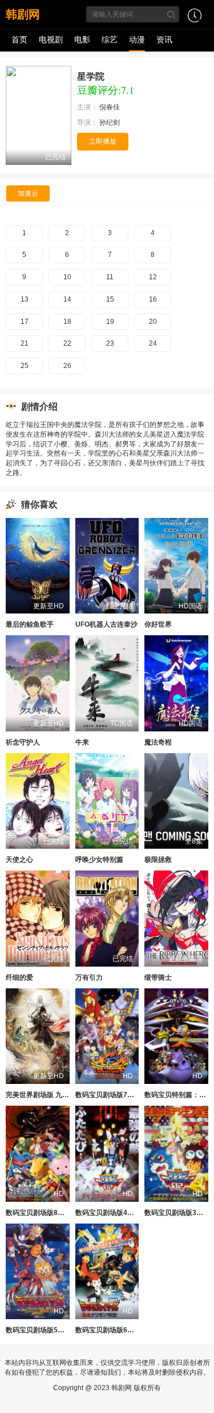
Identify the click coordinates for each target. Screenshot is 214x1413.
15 (110, 299)
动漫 (137, 39)
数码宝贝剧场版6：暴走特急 (118, 1330)
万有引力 (89, 977)
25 (25, 366)
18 (67, 322)
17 (25, 322)
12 (153, 277)
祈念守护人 (23, 742)
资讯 (164, 39)
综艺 (110, 39)
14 (67, 299)
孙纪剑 (110, 122)
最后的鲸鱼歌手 (30, 624)
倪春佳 (110, 107)
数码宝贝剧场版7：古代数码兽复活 (128, 1095)
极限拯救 (158, 860)
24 (153, 343)
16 (153, 299)
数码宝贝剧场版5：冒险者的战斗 (56, 1330)
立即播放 (102, 141)
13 (25, 299)
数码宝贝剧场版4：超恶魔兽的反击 (128, 1213)
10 (67, 277)
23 (110, 343)
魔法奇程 (158, 742)
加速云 (28, 193)
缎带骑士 (158, 977)
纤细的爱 (19, 977)
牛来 (82, 742)
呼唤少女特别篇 (99, 860)
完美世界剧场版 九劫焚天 (44, 1095)
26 (67, 366)
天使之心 (19, 860)
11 (110, 277)
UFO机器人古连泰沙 (106, 624)
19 (110, 322)
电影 (82, 39)
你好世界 (158, 624)
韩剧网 (23, 14)
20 (153, 322)
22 (67, 343)
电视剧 (51, 39)
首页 (19, 39)
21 (25, 343)
